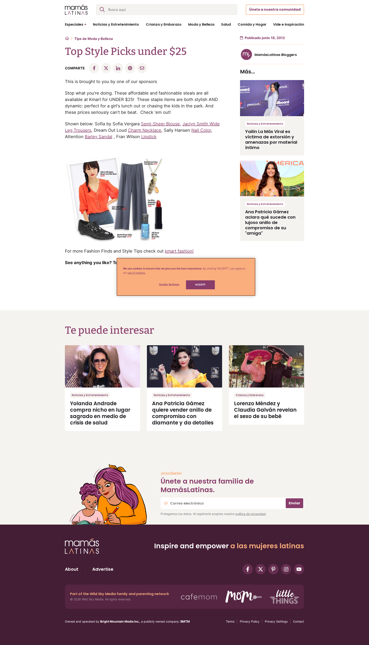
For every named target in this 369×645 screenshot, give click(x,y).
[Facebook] (248, 569)
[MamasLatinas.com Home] (76, 9)
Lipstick (149, 136)
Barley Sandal (98, 136)
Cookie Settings (169, 284)
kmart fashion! (179, 251)
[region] (186, 277)
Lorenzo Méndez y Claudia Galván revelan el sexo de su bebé (265, 410)
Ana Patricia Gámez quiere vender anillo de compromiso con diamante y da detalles (183, 413)
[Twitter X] (260, 569)
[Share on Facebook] (94, 68)
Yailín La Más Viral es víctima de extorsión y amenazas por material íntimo (271, 140)
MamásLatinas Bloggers (276, 54)
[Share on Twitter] (106, 68)
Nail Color (201, 130)
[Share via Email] (142, 68)
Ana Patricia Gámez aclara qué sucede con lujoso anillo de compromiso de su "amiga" (270, 222)
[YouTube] (299, 569)
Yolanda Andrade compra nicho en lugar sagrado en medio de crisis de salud (100, 413)
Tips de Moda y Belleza (93, 39)
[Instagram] (286, 569)
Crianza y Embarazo (250, 395)
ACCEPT (200, 284)
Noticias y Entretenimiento (265, 124)
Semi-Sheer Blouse (160, 123)
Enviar (294, 503)
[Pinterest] (273, 569)
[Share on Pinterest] (130, 68)
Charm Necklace (144, 130)
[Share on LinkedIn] (118, 68)
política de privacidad (250, 514)
